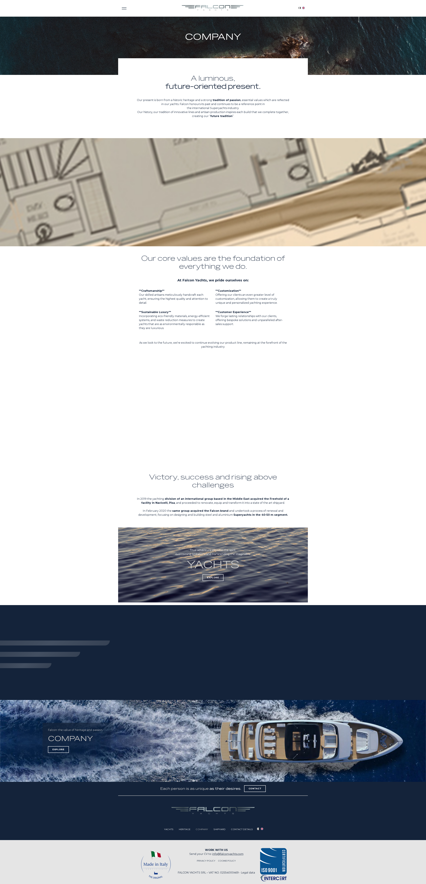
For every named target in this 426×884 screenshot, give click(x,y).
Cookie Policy (227, 860)
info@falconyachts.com (227, 854)
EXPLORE (213, 577)
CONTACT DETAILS (242, 829)
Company (202, 829)
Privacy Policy (206, 860)
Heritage (184, 829)
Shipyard (219, 829)
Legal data (248, 872)
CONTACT (255, 788)
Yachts (169, 829)
